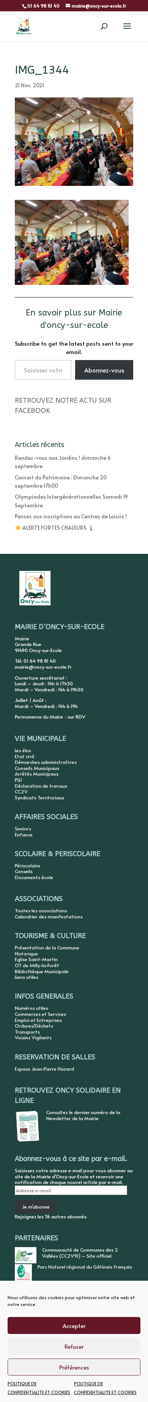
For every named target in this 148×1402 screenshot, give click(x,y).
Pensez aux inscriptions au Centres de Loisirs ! (71, 516)
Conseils (24, 871)
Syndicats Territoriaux (39, 797)
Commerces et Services (40, 1014)
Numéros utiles (31, 1008)
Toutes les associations (41, 910)
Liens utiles (26, 977)
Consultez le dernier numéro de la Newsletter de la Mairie (83, 1115)
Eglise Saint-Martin (36, 959)
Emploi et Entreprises (38, 1020)
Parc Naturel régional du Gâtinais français (85, 1266)
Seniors (23, 828)
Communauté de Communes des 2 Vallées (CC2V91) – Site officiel (80, 1252)
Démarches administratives (46, 762)
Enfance (24, 834)
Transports (27, 1031)
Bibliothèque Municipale (42, 971)
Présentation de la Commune (47, 947)
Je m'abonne (36, 1206)
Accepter (74, 1325)
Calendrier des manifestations (49, 916)
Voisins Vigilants (33, 1037)
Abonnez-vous (104, 370)
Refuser (74, 1346)
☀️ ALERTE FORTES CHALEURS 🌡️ (54, 527)
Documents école (34, 877)
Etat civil (24, 756)
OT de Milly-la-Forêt (37, 965)
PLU (18, 779)
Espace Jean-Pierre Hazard (44, 1068)
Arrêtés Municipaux (36, 773)
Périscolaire (27, 865)
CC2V (21, 791)
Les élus (23, 750)
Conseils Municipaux (37, 768)
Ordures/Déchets (34, 1025)
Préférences (74, 1367)
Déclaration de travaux (41, 785)
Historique (26, 953)
